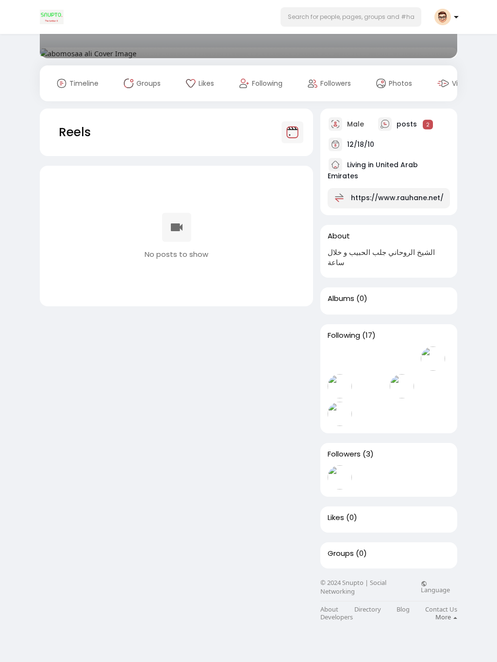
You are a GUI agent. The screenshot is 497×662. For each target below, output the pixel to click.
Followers (344, 454)
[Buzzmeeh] (340, 414)
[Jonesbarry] (402, 477)
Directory (367, 609)
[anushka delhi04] (371, 359)
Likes (336, 517)
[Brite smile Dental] (371, 477)
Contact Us (441, 609)
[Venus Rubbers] (371, 386)
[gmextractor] (402, 359)
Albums (341, 298)
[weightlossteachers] (433, 359)
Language (435, 589)
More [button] (443, 617)
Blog (403, 609)
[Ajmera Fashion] (340, 386)
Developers (336, 617)
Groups (341, 553)
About (329, 609)
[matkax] (340, 359)
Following (344, 335)
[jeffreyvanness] (433, 386)
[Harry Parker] (340, 477)
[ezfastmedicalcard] (402, 386)
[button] (351, 17)
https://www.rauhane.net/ (397, 198)
